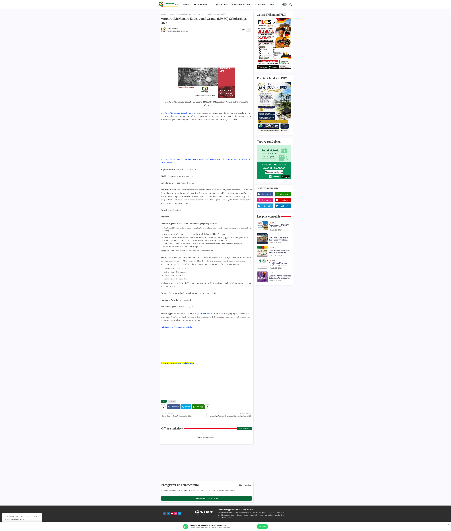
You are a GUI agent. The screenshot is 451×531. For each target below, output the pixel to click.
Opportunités (220, 4)
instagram (266, 200)
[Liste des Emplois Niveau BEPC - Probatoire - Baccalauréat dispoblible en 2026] (262, 251)
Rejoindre (262, 526)
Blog (272, 4)
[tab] (186, 4)
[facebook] (164, 513)
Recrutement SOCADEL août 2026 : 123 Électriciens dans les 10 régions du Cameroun (279, 226)
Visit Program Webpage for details (176, 327)
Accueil (186, 4)
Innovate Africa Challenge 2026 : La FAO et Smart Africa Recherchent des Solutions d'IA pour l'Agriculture (280, 277)
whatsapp (284, 194)
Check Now (18, 519)
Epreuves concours (241, 4)
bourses (171, 14)
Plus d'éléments (244, 428)
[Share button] (207, 406)
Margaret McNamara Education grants (178, 113)
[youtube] (172, 513)
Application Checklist (204, 313)
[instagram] (175, 513)
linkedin (284, 206)
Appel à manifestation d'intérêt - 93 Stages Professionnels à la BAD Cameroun (279, 264)
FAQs (218, 313)
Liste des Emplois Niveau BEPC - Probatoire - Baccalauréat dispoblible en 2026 (279, 251)
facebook (266, 194)
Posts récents (200, 4)
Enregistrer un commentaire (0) (206, 498)
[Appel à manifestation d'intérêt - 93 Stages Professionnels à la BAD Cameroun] (262, 264)
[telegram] (179, 513)
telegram (267, 206)
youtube (284, 200)
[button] (284, 4)
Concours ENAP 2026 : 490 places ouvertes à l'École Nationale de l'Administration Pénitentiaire (278, 239)
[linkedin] (168, 513)
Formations (260, 4)
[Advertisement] (206, 50)
